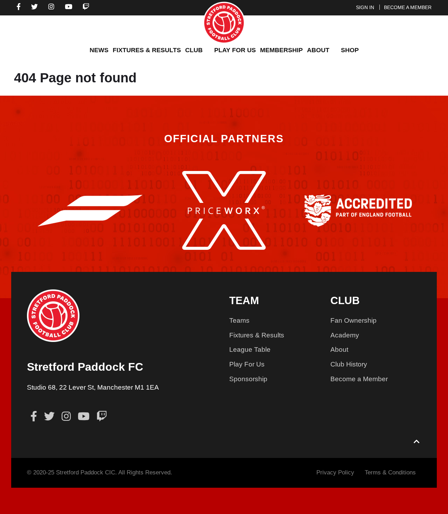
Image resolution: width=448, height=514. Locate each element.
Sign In (365, 7)
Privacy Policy (335, 472)
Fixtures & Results (256, 335)
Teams (239, 320)
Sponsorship (248, 379)
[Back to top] (417, 442)
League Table (250, 349)
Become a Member (359, 379)
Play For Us (247, 364)
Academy (344, 335)
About (339, 349)
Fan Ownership (353, 320)
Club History (348, 364)
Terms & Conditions (390, 472)
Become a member (408, 7)
